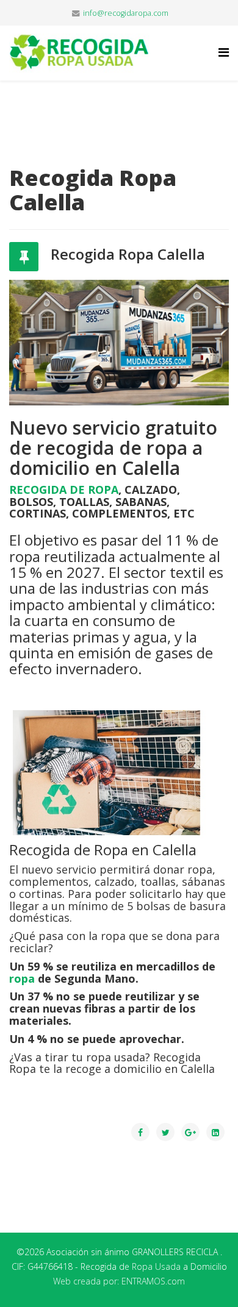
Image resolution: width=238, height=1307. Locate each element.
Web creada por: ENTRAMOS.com (119, 1281)
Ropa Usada (156, 1266)
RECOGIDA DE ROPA (63, 489)
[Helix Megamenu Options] (223, 52)
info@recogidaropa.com (125, 13)
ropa (22, 978)
